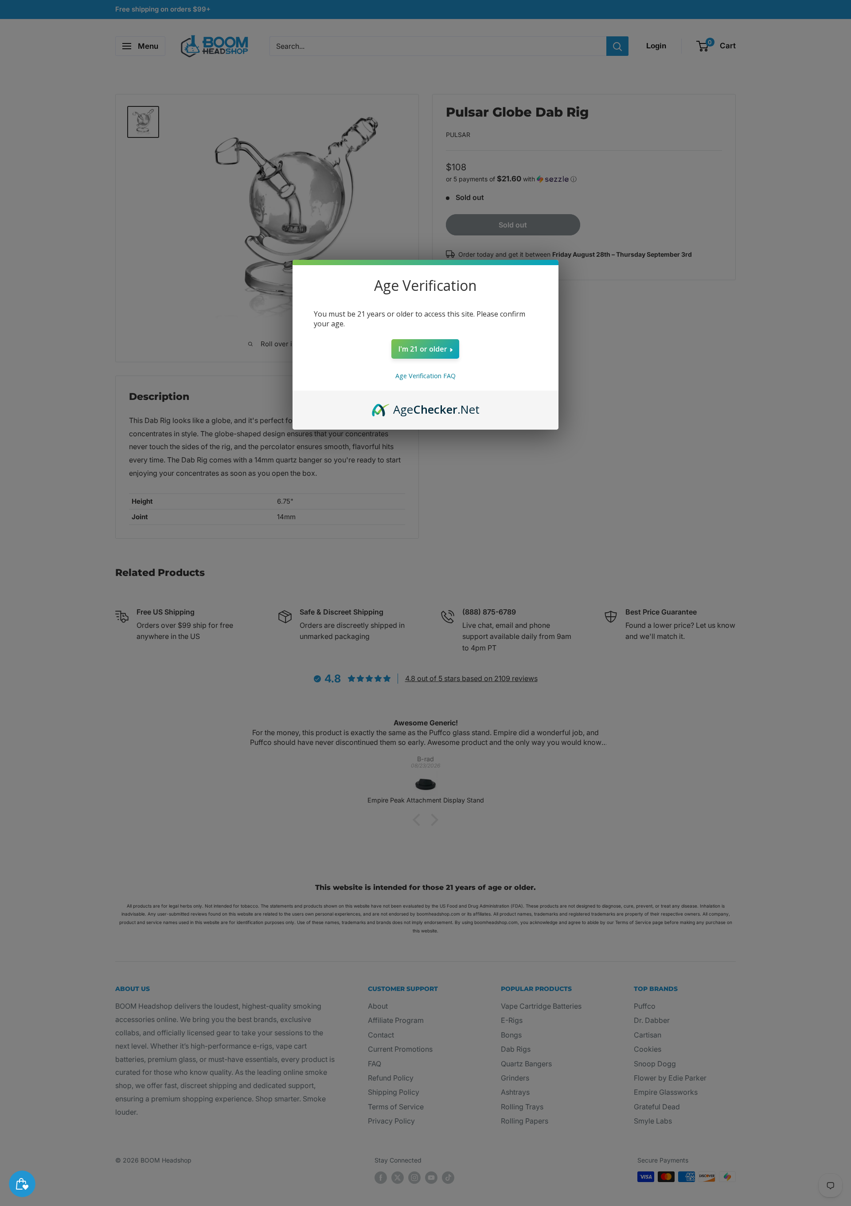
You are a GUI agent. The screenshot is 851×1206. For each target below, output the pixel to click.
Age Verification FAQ (425, 376)
